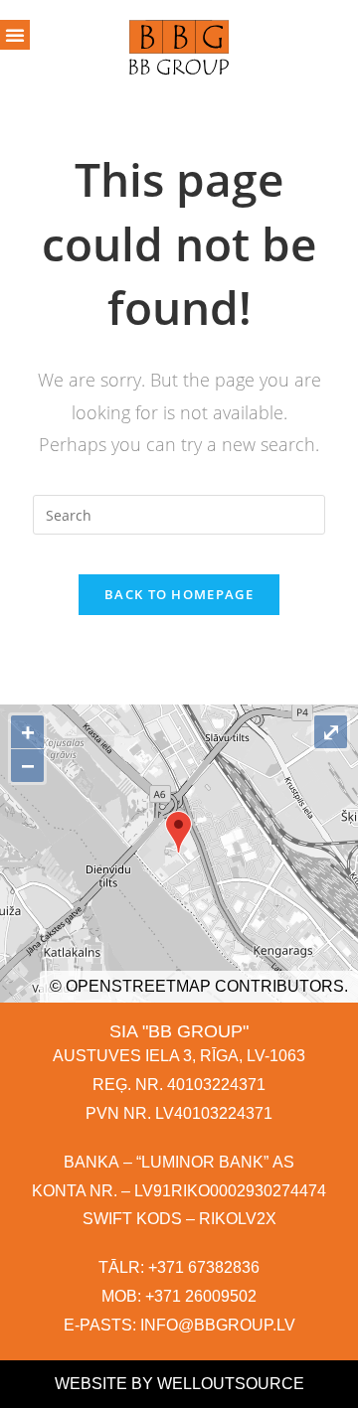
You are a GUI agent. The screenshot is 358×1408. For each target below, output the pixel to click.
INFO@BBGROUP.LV (217, 1325)
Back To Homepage (179, 594)
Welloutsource (230, 1383)
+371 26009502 (201, 1296)
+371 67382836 (204, 1267)
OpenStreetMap (138, 986)
